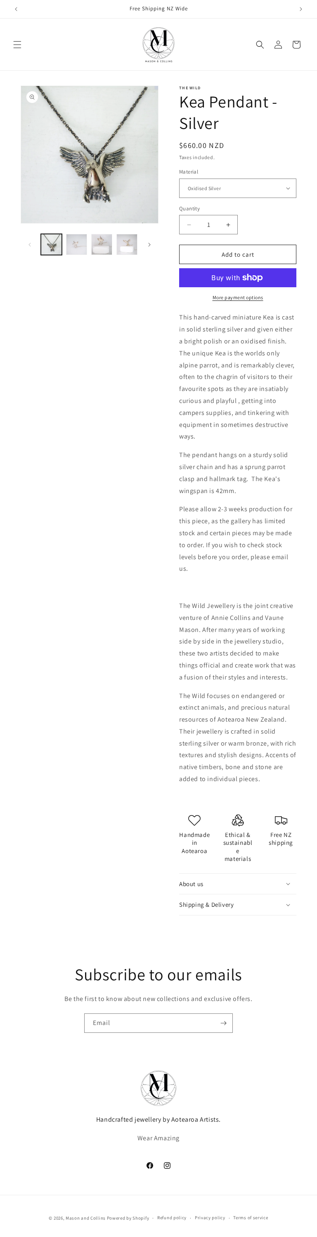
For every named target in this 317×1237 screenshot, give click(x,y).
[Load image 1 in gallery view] (51, 244)
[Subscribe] (223, 1023)
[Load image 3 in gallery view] (101, 244)
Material (188, 171)
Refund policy (172, 1217)
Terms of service (250, 1217)
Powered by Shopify (128, 1218)
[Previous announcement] (16, 9)
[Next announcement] (301, 9)
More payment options (238, 297)
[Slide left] (30, 245)
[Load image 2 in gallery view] (76, 244)
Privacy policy (210, 1217)
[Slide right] (149, 245)
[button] (17, 45)
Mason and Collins (86, 1218)
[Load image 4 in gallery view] (126, 244)
